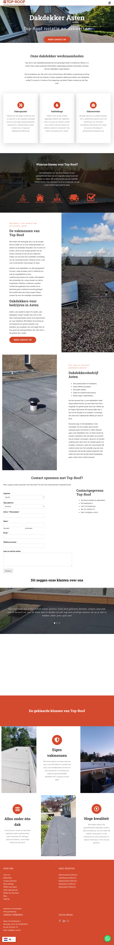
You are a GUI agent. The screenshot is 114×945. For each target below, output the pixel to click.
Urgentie (6, 493)
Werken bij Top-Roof (11, 893)
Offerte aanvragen (10, 887)
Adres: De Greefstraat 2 (12, 921)
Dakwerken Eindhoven (67, 884)
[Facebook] (60, 921)
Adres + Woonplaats (11, 512)
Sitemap (6, 899)
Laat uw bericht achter (12, 551)
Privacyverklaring (9, 911)
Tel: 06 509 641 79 (10, 927)
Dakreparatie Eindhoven (68, 881)
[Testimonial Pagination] (54, 623)
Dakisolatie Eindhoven (67, 887)
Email (6, 533)
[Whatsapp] (68, 921)
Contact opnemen (10, 881)
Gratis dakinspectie (10, 890)
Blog (5, 896)
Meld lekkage (8, 884)
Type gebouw (8, 503)
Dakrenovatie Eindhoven (68, 875)
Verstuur (8, 571)
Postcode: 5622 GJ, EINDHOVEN (15, 924)
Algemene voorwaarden (12, 908)
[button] (107, 938)
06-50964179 (89, 509)
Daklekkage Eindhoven (67, 878)
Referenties (7, 878)
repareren (92, 439)
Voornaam (6, 528)
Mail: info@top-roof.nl (12, 930)
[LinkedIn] (64, 921)
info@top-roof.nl (91, 512)
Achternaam (28, 528)
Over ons (6, 875)
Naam (6, 521)
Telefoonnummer (10, 542)
